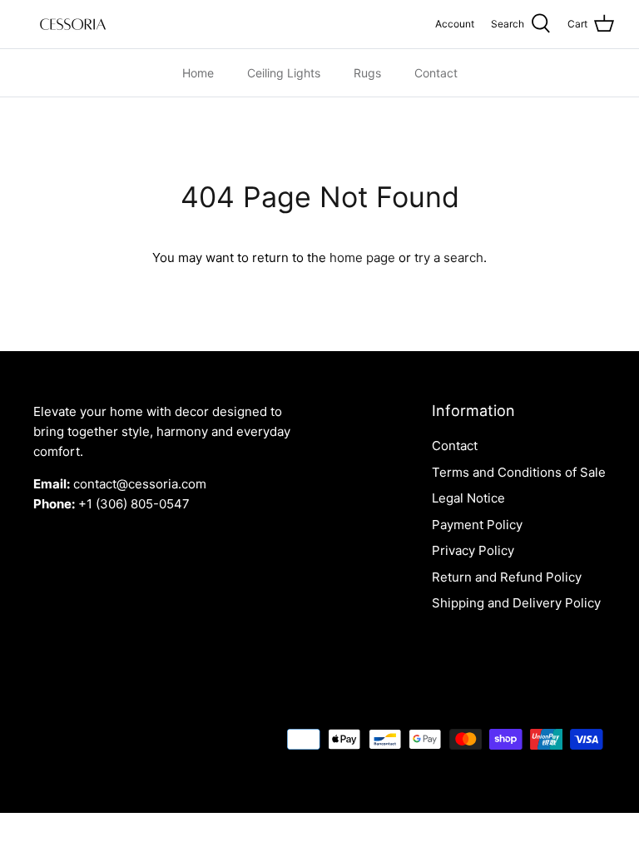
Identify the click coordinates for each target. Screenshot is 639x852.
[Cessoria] (73, 24)
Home (198, 73)
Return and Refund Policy (507, 577)
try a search (448, 257)
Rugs (367, 73)
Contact (436, 73)
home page (362, 257)
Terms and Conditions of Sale (519, 472)
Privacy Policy (473, 550)
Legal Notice (468, 498)
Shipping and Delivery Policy (516, 603)
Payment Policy (477, 524)
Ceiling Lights (283, 73)
